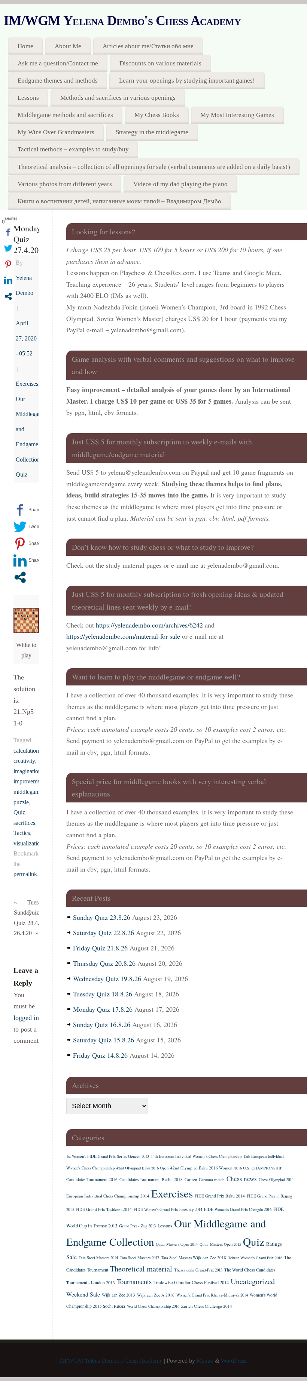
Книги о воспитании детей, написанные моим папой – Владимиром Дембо (119, 201)
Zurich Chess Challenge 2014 (206, 1306)
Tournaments (134, 1281)
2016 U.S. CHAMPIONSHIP (258, 1168)
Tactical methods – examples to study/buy (73, 149)
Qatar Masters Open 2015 (220, 1244)
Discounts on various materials (160, 63)
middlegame (27, 792)
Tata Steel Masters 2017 (139, 1257)
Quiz (21, 474)
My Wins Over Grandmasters (56, 132)
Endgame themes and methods (58, 80)
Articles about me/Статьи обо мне (148, 46)
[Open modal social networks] (20, 577)
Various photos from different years (65, 184)
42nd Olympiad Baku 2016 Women (201, 1168)
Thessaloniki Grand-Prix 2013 (198, 1270)
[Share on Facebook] (27, 510)
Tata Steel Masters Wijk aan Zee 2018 (193, 1257)
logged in (26, 1017)
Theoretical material (141, 1269)
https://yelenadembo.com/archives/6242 (149, 624)
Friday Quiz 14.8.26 (100, 1055)
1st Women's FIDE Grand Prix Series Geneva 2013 (107, 1156)
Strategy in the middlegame (152, 132)
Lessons (28, 97)
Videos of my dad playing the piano (180, 184)
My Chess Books (156, 114)
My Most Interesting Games (237, 114)
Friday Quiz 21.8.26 (100, 947)
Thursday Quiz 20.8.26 (104, 963)
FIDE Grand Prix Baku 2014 (220, 1196)
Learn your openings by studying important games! (187, 80)
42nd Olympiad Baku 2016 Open (142, 1168)
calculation (26, 750)
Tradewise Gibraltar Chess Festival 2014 (191, 1282)
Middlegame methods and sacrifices (65, 114)
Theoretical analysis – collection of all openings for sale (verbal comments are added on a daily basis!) (154, 166)
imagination (27, 771)
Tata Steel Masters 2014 (98, 1257)
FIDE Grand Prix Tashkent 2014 (104, 1209)
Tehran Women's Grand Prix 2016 (255, 1257)
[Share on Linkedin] (27, 560)
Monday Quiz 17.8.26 (103, 1009)
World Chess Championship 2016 (153, 1306)
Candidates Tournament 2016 (92, 1179)
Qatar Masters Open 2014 (177, 1244)
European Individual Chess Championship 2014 (107, 1196)
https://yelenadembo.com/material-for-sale (123, 636)
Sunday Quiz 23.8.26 (101, 917)
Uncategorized (253, 1281)
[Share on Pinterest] (27, 543)
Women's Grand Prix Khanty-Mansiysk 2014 (212, 1295)
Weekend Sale (83, 1294)
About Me (68, 46)
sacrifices (24, 823)
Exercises (27, 383)
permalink (25, 874)
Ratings (274, 1243)
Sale (71, 1257)
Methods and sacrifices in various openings (118, 97)
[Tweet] (26, 526)
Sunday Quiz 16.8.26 (101, 1024)
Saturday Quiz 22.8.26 (103, 932)
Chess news (242, 1178)
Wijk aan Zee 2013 (118, 1295)
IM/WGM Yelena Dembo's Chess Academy (122, 20)
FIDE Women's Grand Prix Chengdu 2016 (237, 1209)
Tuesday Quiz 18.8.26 (102, 993)
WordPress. (234, 1360)
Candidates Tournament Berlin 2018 (151, 1179)
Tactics (21, 833)
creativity (24, 761)
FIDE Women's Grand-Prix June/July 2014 (168, 1209)
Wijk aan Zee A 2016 (155, 1295)
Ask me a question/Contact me (58, 63)
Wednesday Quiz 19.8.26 (107, 978)
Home (25, 46)
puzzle (21, 802)
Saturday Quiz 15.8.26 (103, 1039)
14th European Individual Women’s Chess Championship (196, 1156)
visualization (28, 843)
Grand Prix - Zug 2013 (137, 1226)
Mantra (205, 1360)
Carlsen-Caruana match (205, 1179)
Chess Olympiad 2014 (276, 1179)
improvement (29, 781)
